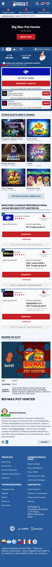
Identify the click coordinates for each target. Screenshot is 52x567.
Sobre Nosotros (34, 489)
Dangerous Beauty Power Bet (14, 139)
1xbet (14, 388)
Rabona (25, 388)
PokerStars (22, 391)
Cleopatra (6, 478)
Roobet (14, 391)
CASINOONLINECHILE (8, 16)
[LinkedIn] (7, 442)
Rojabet (19, 388)
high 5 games (27, 31)
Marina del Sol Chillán (36, 476)
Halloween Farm (33, 188)
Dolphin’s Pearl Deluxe (11, 474)
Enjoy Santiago (34, 464)
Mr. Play (22, 393)
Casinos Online (44, 12)
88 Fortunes (6, 466)
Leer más (44, 442)
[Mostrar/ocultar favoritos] (48, 4)
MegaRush (42, 390)
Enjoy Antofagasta (35, 468)
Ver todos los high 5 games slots (26, 196)
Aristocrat (5, 501)
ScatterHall (30, 391)
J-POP (29, 163)
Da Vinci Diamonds (9, 470)
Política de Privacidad (36, 497)
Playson (5, 493)
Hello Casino (30, 393)
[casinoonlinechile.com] (20, 3)
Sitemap (31, 501)
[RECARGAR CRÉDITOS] (8, 49)
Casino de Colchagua (36, 480)
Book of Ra (6, 462)
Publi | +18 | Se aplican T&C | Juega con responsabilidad (26, 98)
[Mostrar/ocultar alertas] (37, 4)
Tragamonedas (8, 12)
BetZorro (38, 391)
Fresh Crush (32, 139)
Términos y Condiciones (37, 493)
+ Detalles (26, 239)
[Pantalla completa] (3, 49)
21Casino (15, 393)
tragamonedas (18, 429)
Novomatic (6, 505)
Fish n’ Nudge (7, 188)
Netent (4, 497)
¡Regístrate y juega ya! (26, 83)
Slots (18, 16)
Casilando (38, 388)
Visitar (46, 93)
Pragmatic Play (8, 489)
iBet (44, 388)
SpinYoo (35, 390)
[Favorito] (21, 49)
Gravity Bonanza (8, 163)
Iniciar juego (26, 37)
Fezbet (31, 388)
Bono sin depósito (26, 12)
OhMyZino (46, 391)
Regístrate (26, 234)
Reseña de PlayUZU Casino (22, 390)
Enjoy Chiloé (32, 472)
